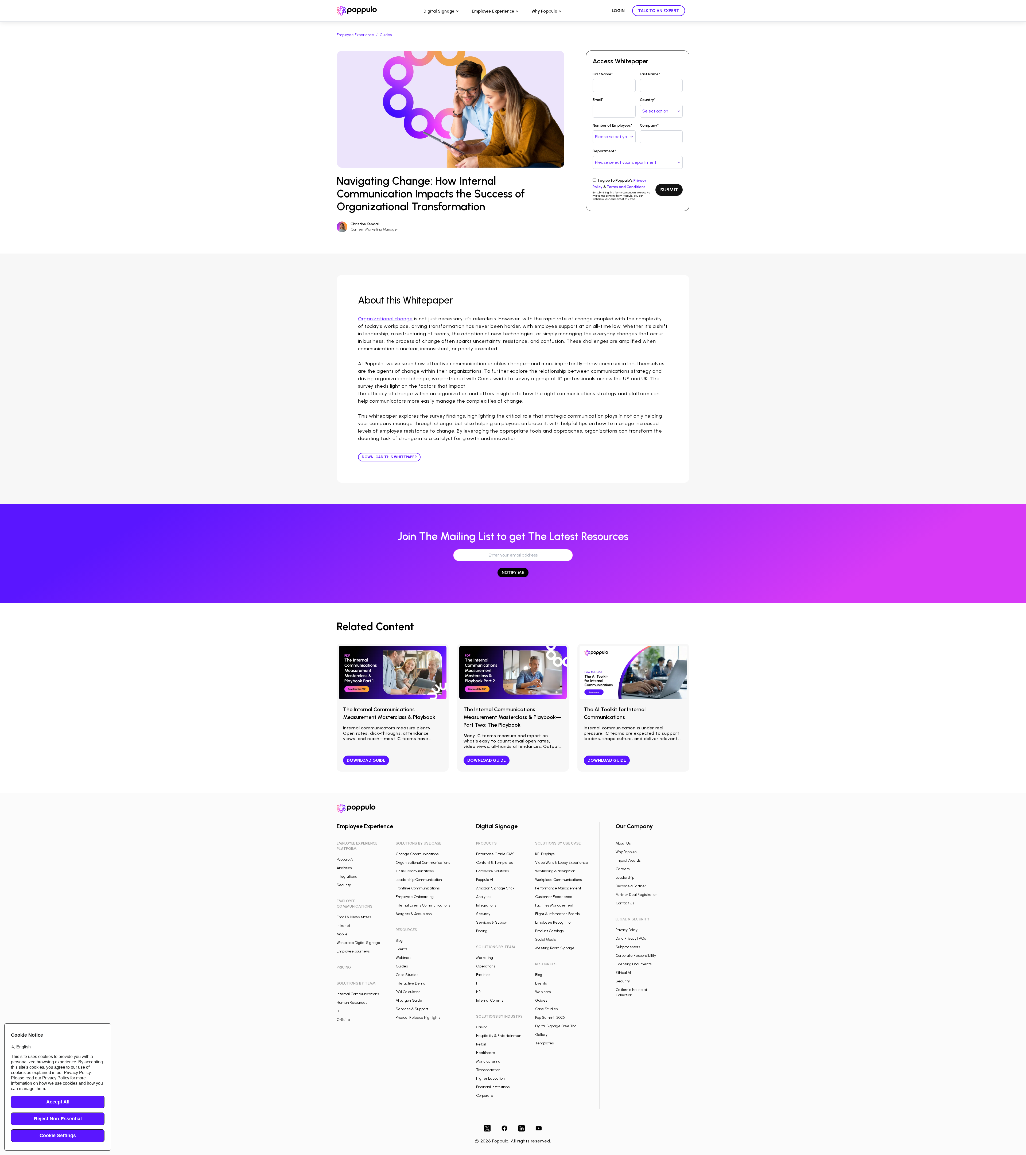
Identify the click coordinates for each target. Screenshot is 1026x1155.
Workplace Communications (558, 879)
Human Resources (352, 1002)
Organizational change (385, 319)
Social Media (545, 939)
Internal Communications (358, 994)
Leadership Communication (419, 879)
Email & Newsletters (354, 917)
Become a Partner (631, 886)
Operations (485, 966)
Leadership (625, 877)
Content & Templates (494, 862)
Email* (598, 100)
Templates (544, 1043)
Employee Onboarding (415, 897)
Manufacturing (488, 1061)
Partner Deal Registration (637, 894)
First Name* (603, 74)
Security (344, 885)
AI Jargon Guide (409, 1000)
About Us (623, 843)
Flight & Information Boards (557, 914)
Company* (649, 125)
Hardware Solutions (492, 871)
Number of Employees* (612, 125)
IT (338, 1011)
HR (478, 992)
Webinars (403, 957)
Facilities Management (554, 905)
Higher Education (490, 1078)
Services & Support (412, 1009)
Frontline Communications (418, 888)
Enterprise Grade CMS (495, 854)
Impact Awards (628, 860)
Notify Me (513, 572)
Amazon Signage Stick (495, 888)
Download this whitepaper (389, 457)
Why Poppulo (544, 11)
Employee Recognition (554, 922)
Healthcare (485, 1053)
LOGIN (618, 10)
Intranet (343, 925)
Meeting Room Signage (554, 948)
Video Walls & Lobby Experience (561, 862)
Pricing (481, 931)
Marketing (484, 957)
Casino (481, 1027)
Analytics (344, 868)
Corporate (484, 1095)
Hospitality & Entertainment (499, 1035)
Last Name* (650, 74)
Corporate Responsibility (636, 955)
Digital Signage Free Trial (556, 1026)
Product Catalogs (549, 931)
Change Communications (417, 854)
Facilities (483, 975)
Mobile (342, 934)
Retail (481, 1044)
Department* (604, 151)
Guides (386, 35)
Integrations (347, 876)
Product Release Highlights (418, 1017)
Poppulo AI (345, 859)
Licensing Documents (633, 964)
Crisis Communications (415, 871)
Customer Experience (553, 897)
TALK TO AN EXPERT (658, 10)
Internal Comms (489, 1000)
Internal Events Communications (423, 905)
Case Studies (407, 975)
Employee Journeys (353, 951)
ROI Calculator (408, 992)
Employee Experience (493, 11)
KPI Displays (544, 854)
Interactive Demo (410, 983)
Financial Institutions (493, 1087)
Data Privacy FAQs (631, 938)
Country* (647, 100)
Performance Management (558, 888)
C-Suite (343, 1019)
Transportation (488, 1070)
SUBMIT (669, 190)
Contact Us (625, 903)
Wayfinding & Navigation (555, 871)
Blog (399, 940)
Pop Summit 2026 (550, 1017)
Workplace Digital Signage (358, 942)
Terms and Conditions (626, 187)
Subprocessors (628, 947)
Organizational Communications (423, 862)
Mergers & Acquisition (414, 914)
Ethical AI (623, 972)
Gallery (541, 1034)
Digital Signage (438, 11)
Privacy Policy (627, 930)
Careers (622, 869)
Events (401, 949)
